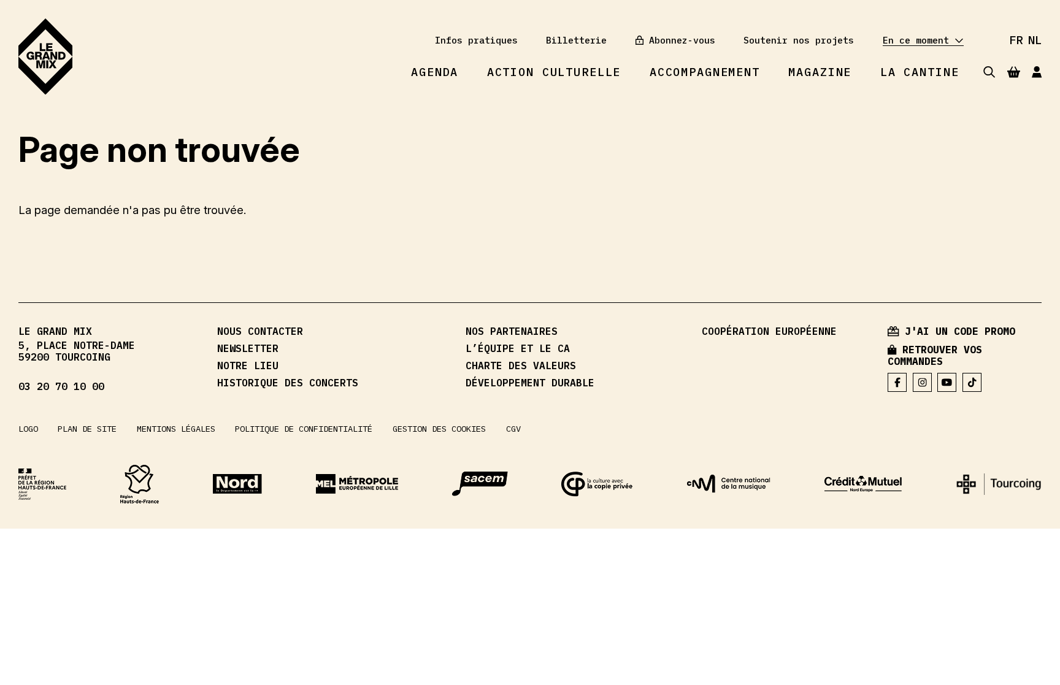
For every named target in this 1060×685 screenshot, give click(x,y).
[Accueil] (45, 56)
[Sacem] (480, 484)
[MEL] (357, 484)
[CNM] (728, 484)
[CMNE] (863, 484)
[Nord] (237, 484)
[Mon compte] (1037, 72)
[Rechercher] (989, 72)
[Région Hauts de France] (139, 484)
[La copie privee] (597, 484)
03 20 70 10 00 (61, 386)
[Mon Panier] (1013, 71)
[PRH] (42, 484)
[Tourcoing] (999, 484)
